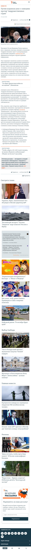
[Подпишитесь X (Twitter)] (9, 533)
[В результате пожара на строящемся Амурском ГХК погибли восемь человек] (15, 393)
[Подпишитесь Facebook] (5, 533)
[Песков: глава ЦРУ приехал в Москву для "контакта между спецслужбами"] (15, 417)
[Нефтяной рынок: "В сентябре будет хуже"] (15, 313)
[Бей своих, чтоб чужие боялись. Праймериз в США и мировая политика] (15, 289)
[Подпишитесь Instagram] (19, 533)
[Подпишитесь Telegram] (15, 533)
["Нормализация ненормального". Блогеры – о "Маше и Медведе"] (15, 267)
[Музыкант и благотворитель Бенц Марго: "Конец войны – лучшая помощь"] (15, 364)
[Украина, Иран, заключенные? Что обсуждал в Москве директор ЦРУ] (15, 191)
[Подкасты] (25, 533)
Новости (3, 6)
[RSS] (22, 533)
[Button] (14, 20)
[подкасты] (12, 548)
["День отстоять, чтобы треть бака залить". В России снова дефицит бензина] (15, 444)
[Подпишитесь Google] (2, 533)
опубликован (19, 53)
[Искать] (26, 548)
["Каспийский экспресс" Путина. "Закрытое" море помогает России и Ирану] (15, 213)
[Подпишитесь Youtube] (12, 533)
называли (22, 109)
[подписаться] (2, 536)
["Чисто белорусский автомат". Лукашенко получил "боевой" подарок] (15, 340)
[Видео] (19, 548)
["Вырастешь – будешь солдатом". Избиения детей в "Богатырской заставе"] (15, 468)
